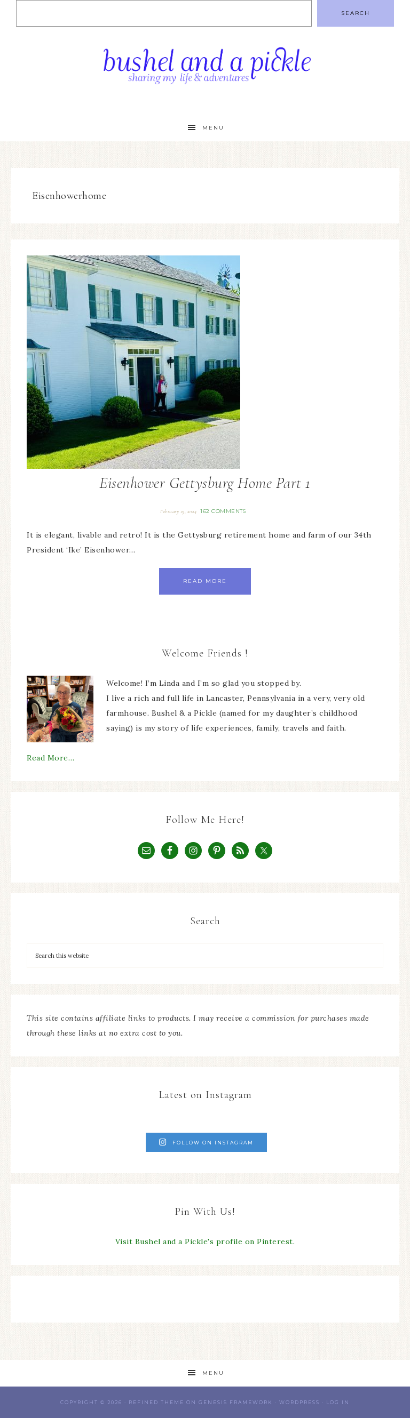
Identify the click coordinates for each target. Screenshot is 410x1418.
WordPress (299, 1402)
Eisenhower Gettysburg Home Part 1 (205, 483)
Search (355, 13)
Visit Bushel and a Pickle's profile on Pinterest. (205, 1241)
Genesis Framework (236, 1402)
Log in (338, 1402)
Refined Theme (156, 1402)
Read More (205, 581)
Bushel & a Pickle (204, 70)
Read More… (50, 758)
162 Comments (223, 511)
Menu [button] (213, 127)
